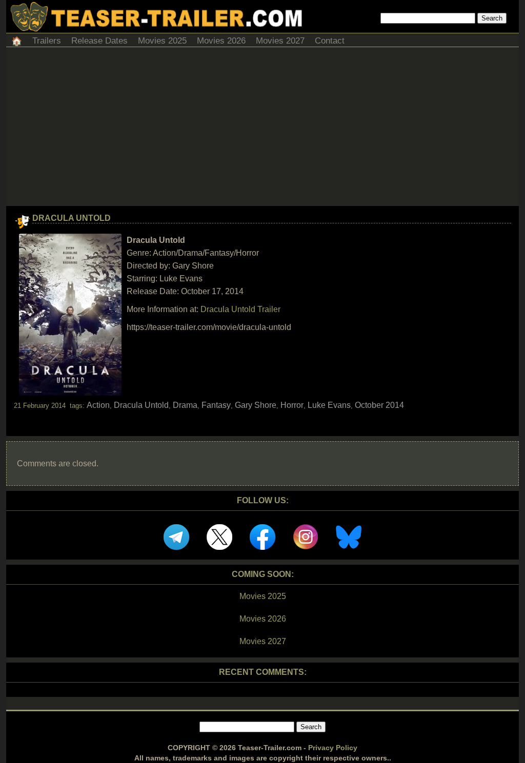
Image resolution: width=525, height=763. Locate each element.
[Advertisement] (262, 129)
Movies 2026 (221, 41)
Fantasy (216, 405)
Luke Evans (329, 405)
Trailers (46, 41)
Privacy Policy (332, 748)
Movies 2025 (162, 41)
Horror (292, 405)
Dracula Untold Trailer (240, 309)
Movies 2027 (280, 41)
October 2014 (379, 405)
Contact (330, 41)
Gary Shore (255, 405)
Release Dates (99, 41)
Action (98, 405)
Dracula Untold (71, 218)
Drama (185, 405)
